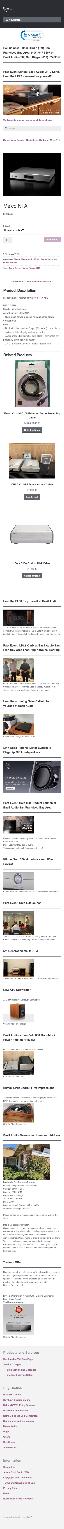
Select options (32, 430)
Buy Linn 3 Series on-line (16, 1400)
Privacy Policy (11, 1488)
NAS (38, 268)
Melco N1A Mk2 (39, 297)
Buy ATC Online (12, 1394)
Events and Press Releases (18, 1498)
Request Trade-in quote (13, 1285)
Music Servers (17, 140)
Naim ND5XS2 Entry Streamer (19, 1405)
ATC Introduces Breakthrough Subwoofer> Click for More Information (22, 1011)
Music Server (29, 268)
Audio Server (15, 268)
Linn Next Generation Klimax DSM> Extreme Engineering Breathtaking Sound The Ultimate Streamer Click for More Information (28, 1316)
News (6, 1493)
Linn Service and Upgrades (21, 1369)
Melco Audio (27, 259)
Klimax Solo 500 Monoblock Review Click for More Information (31, 891)
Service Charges (12, 1364)
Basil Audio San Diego (13, 1195)
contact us (14, 1214)
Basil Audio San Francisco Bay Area (19, 1182)
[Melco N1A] (32, 174)
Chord (6, 1436)
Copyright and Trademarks (17, 1477)
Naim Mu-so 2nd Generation (18, 1421)
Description (17, 281)
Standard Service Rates (19, 1375)
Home (6, 140)
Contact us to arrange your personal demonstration (27, 119)
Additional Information (38, 281)
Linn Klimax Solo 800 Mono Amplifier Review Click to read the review (23, 1063)
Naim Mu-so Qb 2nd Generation (20, 1415)
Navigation (15, 19)
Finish (6, 226)
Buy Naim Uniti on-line (15, 1410)
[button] (32, 36)
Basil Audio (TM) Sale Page (18, 1359)
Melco (17, 259)
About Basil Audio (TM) (16, 1472)
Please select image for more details (19, 736)
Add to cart (52, 239)
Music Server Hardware (37, 140)
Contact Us (9, 1467)
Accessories (10, 1447)
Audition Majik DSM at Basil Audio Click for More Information (30, 978)
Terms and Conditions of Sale (19, 1483)
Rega (6, 1431)
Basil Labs (9, 1442)
